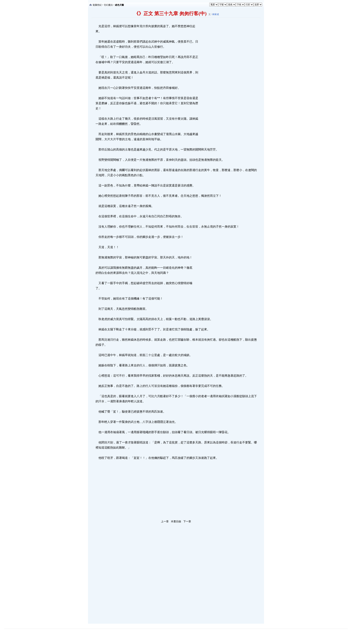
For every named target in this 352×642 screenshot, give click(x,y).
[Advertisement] (226, 79)
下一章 (187, 521)
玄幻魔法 (108, 5)
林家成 (215, 14)
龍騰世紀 (97, 5)
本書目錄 (176, 521)
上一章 (165, 521)
